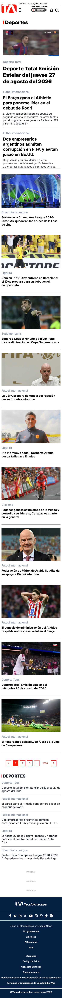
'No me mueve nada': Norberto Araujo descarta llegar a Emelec (28, 454)
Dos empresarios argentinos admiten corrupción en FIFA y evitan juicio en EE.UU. (30, 146)
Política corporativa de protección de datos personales (31, 977)
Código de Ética (31, 961)
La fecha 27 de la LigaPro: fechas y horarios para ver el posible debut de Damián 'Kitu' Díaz (29, 839)
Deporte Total (12, 62)
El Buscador (31, 942)
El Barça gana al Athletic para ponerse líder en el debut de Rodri (27, 103)
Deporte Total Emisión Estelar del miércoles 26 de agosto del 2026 (24, 686)
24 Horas (31, 936)
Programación (31, 931)
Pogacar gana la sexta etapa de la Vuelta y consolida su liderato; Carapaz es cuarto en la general (30, 513)
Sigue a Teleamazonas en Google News (31, 926)
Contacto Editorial (31, 966)
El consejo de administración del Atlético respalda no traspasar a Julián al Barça (29, 629)
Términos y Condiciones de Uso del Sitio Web (31, 983)
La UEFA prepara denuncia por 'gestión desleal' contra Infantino (28, 397)
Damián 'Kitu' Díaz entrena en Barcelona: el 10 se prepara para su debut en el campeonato (30, 281)
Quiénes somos (31, 972)
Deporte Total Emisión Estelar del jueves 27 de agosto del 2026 (31, 74)
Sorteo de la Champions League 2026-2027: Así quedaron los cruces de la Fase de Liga (29, 221)
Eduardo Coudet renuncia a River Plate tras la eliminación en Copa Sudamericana (30, 340)
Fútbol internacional (16, 92)
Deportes (16, 22)
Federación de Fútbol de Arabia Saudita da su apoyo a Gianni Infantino (31, 572)
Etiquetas (31, 956)
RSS (31, 947)
